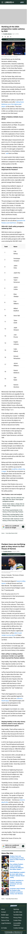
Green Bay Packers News (12, 898)
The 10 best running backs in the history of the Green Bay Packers (13, 515)
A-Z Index (4, 928)
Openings (16, 909)
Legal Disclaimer (6, 923)
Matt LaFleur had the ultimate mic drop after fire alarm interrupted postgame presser (13, 499)
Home (2, 533)
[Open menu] (2, 2)
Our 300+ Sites (17, 912)
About (3, 909)
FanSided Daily (17, 915)
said (7, 153)
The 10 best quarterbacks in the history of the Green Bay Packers (13, 511)
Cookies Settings (18, 928)
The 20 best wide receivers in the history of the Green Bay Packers (13, 519)
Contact (3, 912)
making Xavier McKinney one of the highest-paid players (12, 104)
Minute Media (10, 931)
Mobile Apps (5, 915)
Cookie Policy (17, 920)
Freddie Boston (7, 34)
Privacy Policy (17, 917)
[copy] (11, 37)
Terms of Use (5, 920)
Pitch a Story (5, 917)
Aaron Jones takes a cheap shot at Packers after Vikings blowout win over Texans (13, 505)
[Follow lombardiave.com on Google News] (23, 527)
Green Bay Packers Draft (11, 533)
